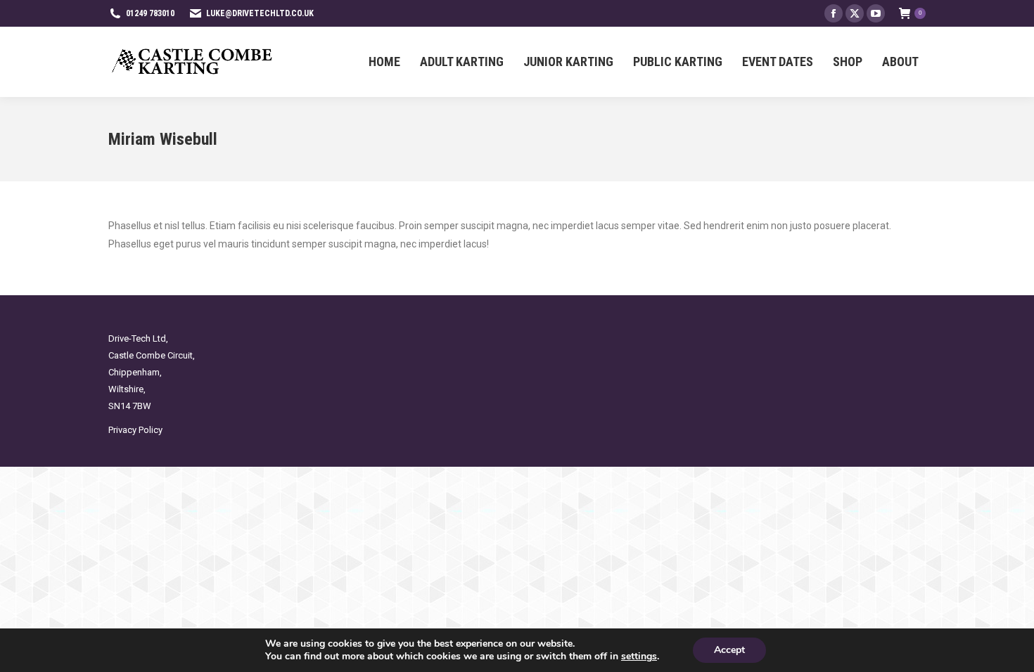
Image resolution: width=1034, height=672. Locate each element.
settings (639, 656)
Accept (729, 650)
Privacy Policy (135, 430)
